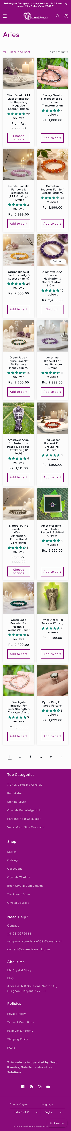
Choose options (18, 135)
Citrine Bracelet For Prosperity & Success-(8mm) (18, 273)
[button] (5, 13)
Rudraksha (14, 793)
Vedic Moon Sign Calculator (26, 827)
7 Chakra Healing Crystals (24, 784)
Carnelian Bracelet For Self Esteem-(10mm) (52, 187)
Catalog (12, 860)
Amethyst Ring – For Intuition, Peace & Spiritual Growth (52, 528)
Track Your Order (18, 894)
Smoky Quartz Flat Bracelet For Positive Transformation (52, 97)
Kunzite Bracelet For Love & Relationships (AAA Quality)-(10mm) (19, 190)
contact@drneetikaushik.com (28, 949)
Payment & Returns (20, 1030)
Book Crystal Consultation (25, 885)
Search (12, 851)
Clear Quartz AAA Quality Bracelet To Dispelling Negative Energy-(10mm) (19, 99)
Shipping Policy (17, 1039)
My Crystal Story (19, 970)
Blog (10, 978)
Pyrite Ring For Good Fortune (52, 701)
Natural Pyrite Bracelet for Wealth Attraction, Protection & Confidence (18, 531)
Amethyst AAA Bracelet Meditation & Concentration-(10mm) (52, 276)
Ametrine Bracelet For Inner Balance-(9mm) (52, 360)
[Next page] (61, 754)
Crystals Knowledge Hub (24, 810)
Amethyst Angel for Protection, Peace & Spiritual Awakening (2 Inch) (18, 444)
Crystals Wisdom (18, 877)
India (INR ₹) (21, 1112)
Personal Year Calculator (24, 818)
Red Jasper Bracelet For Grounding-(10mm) (52, 442)
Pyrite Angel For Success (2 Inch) (52, 618)
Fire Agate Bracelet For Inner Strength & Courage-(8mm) (18, 704)
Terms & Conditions (20, 1022)
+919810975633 (19, 933)
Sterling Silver (16, 801)
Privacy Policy (16, 1013)
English (49, 1112)
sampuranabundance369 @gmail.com (34, 941)
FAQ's (11, 1047)
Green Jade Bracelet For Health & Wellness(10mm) (19, 622)
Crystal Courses (18, 902)
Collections (15, 868)
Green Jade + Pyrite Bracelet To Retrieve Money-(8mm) (19, 360)
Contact (13, 925)
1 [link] (9, 754)
